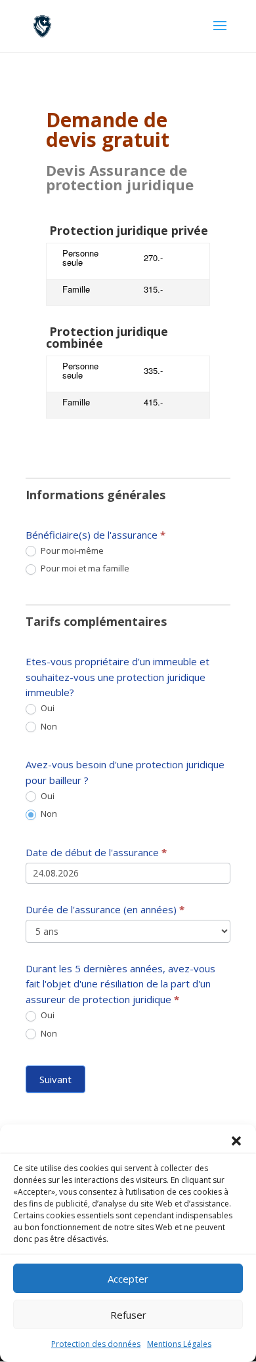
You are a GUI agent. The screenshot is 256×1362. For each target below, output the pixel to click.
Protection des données (95, 1344)
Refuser (128, 1314)
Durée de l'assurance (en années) (105, 909)
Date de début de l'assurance (96, 852)
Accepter (128, 1278)
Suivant (55, 1079)
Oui (46, 708)
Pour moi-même (71, 550)
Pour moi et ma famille (84, 568)
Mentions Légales (179, 1344)
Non (48, 726)
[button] (236, 1140)
